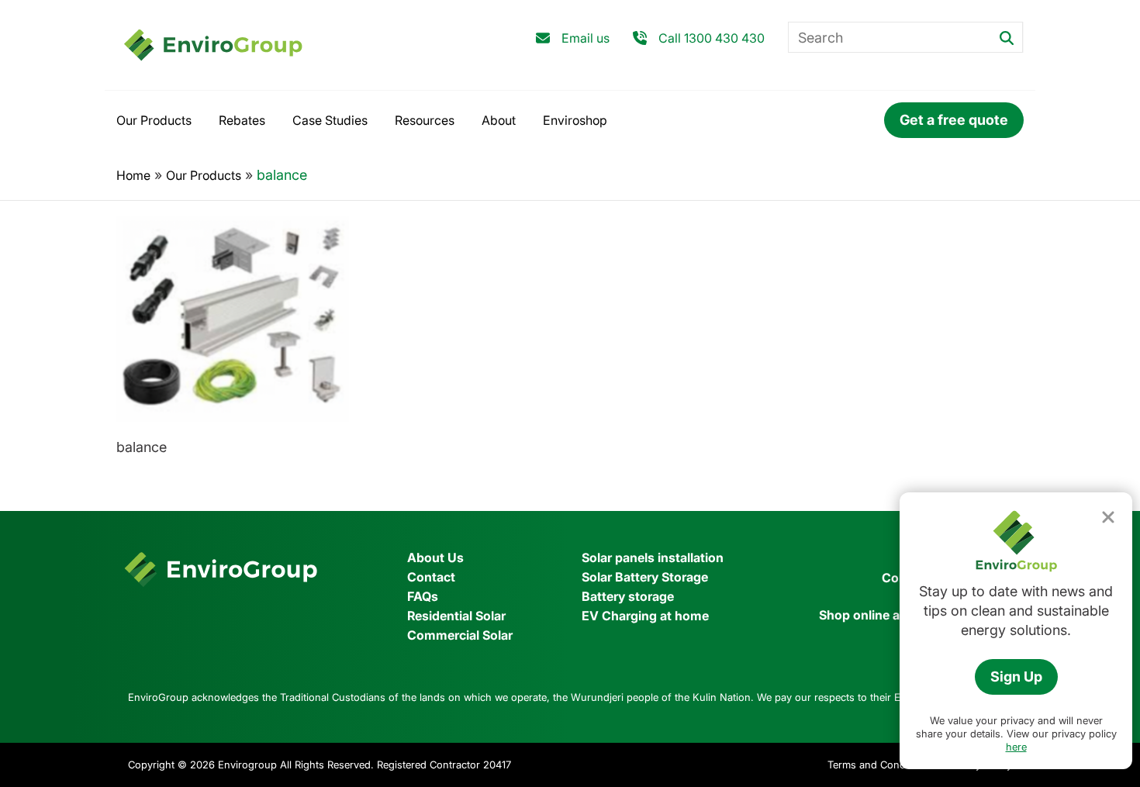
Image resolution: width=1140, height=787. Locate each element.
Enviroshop (575, 120)
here (1016, 746)
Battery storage (628, 596)
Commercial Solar (460, 635)
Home (133, 175)
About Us (435, 557)
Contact (431, 577)
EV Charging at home (645, 615)
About (499, 120)
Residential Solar (456, 615)
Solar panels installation (653, 557)
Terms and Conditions (879, 764)
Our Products (154, 120)
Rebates (242, 120)
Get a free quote (954, 120)
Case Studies (330, 120)
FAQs (422, 596)
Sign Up (1016, 676)
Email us (585, 38)
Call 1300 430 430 (711, 38)
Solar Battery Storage (645, 577)
